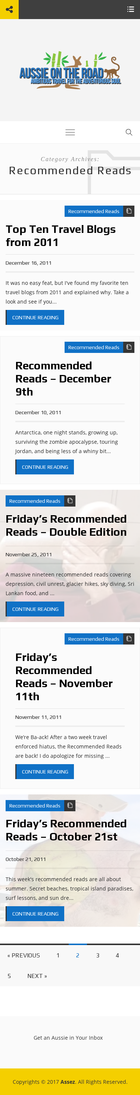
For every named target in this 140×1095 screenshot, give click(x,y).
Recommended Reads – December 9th (63, 378)
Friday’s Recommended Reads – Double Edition (66, 525)
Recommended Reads (93, 211)
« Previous (23, 955)
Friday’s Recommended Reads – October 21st (66, 830)
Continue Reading (35, 317)
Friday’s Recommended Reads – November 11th (64, 676)
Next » (37, 975)
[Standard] (128, 211)
